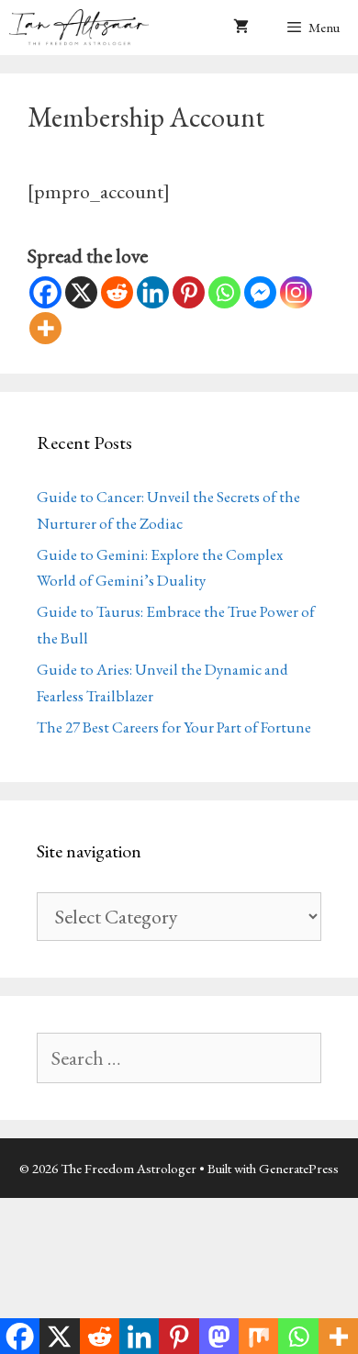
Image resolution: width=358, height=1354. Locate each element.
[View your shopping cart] (241, 27)
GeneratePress (299, 1168)
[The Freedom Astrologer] (83, 27)
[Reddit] (117, 292)
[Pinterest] (189, 292)
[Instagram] (296, 292)
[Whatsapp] (224, 292)
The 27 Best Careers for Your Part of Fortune (174, 727)
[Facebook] (45, 292)
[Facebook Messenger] (260, 292)
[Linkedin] (153, 292)
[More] (45, 328)
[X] (81, 292)
